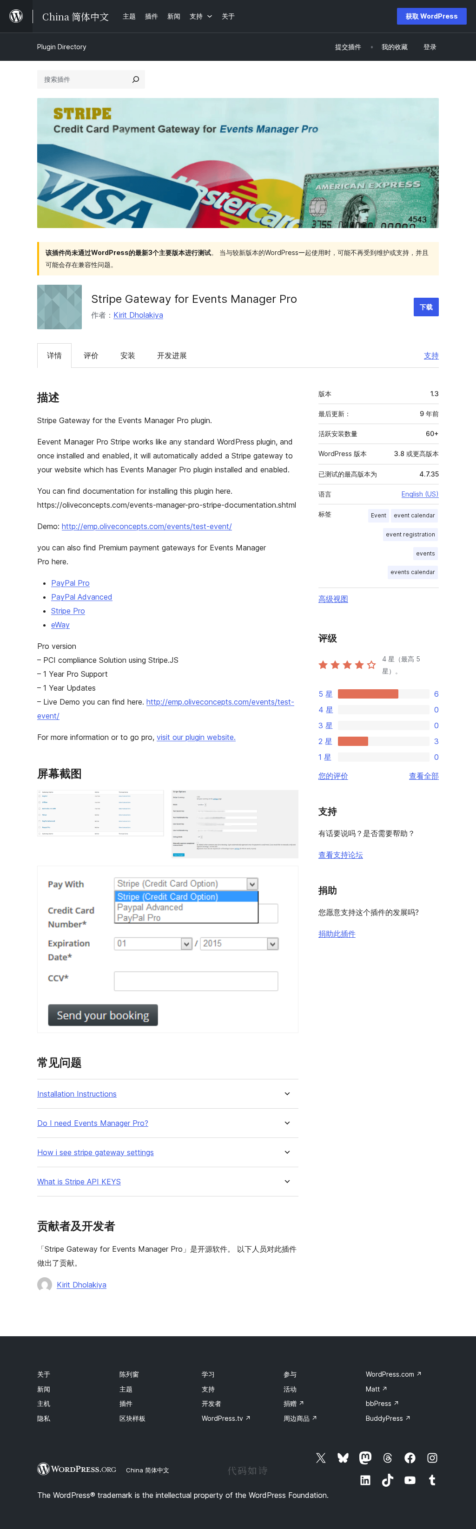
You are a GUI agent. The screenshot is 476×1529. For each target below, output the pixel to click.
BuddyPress (388, 1418)
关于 (43, 1374)
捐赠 (294, 1403)
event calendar (414, 515)
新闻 (43, 1389)
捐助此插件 (337, 933)
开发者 (211, 1403)
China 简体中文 (147, 1470)
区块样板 (132, 1418)
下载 (426, 307)
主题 (125, 1389)
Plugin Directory (61, 47)
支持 (431, 355)
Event (378, 515)
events (425, 553)
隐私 (43, 1418)
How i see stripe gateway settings (95, 1152)
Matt (377, 1389)
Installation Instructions (77, 1094)
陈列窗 (129, 1374)
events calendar (412, 571)
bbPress (382, 1403)
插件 (125, 1403)
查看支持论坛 (340, 854)
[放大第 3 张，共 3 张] (286, 878)
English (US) (420, 494)
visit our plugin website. (196, 737)
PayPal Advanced (81, 596)
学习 (208, 1374)
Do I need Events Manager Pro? (92, 1123)
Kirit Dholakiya (138, 315)
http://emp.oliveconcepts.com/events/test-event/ (147, 526)
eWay (60, 624)
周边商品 (300, 1418)
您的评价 (333, 775)
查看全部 (424, 775)
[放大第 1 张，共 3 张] (151, 802)
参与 (290, 1374)
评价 (91, 355)
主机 (43, 1403)
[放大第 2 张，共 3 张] (286, 802)
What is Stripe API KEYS (79, 1181)
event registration (410, 534)
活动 (290, 1389)
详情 (54, 355)
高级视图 (333, 598)
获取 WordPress (432, 16)
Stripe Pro (68, 610)
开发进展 (172, 355)
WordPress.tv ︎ (226, 1418)
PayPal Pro (70, 583)
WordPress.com (394, 1374)
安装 (127, 355)
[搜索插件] (135, 79)
